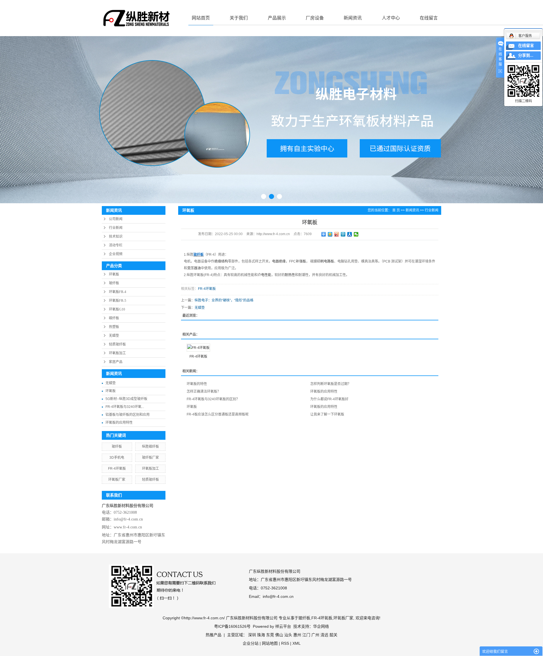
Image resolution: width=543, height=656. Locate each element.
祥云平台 (283, 626)
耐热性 (290, 275)
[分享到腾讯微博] (343, 234)
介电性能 (264, 275)
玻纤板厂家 (150, 458)
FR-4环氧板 (117, 469)
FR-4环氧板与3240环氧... (124, 407)
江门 (306, 635)
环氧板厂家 (116, 480)
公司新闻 (115, 219)
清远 (324, 635)
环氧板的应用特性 (119, 423)
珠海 (261, 635)
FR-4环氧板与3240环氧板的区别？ (213, 399)
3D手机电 (116, 458)
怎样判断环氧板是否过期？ (330, 384)
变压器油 (194, 268)
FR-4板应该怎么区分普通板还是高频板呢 (218, 414)
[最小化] (536, 651)
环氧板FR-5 (117, 301)
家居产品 (115, 362)
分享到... (525, 55)
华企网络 (321, 626)
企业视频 (115, 254)
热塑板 (114, 327)
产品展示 (277, 18)
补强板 (301, 261)
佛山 (279, 635)
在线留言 (429, 18)
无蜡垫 (114, 336)
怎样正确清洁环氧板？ (204, 391)
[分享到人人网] (349, 234)
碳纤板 (114, 318)
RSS (285, 643)
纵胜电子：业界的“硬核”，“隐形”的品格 (224, 300)
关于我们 (239, 18)
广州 (315, 635)
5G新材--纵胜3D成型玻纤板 (126, 399)
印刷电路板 (325, 261)
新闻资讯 (353, 18)
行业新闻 (115, 228)
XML (296, 643)
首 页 (396, 210)
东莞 (270, 635)
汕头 (288, 635)
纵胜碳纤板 (150, 447)
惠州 (297, 635)
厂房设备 (315, 18)
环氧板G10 (117, 309)
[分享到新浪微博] (336, 234)
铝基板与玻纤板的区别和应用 (127, 415)
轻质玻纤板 (117, 344)
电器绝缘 (279, 261)
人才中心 (391, 18)
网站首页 (201, 18)
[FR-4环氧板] (198, 348)
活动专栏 (115, 245)
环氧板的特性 (197, 384)
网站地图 (270, 643)
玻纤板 (114, 283)
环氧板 (114, 274)
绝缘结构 (221, 261)
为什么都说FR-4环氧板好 (329, 399)
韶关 (333, 635)
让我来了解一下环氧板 (327, 414)
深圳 (252, 635)
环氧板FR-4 (117, 292)
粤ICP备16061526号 (232, 626)
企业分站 (250, 643)
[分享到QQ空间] (330, 234)
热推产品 (213, 635)
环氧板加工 (117, 353)
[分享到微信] (356, 234)
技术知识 (115, 237)
